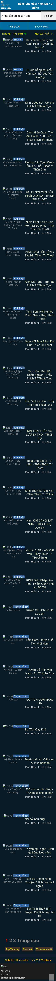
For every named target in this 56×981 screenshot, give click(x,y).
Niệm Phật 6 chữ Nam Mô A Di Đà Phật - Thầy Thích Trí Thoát (39, 225)
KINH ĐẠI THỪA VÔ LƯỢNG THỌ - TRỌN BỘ (39, 434)
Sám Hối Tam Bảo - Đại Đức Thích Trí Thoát (39, 343)
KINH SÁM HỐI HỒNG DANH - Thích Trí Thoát (39, 253)
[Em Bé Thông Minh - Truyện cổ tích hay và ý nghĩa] (13, 881)
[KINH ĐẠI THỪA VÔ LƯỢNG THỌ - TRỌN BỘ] (13, 434)
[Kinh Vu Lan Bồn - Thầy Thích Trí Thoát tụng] (13, 404)
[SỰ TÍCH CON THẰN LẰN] (13, 699)
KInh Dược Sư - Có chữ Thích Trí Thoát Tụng (39, 104)
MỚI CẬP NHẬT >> (44, 33)
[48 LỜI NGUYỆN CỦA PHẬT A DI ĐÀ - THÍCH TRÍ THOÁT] (13, 198)
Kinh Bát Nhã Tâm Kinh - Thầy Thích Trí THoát (39, 492)
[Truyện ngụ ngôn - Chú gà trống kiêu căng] (13, 851)
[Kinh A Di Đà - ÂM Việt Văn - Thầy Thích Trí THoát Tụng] (13, 556)
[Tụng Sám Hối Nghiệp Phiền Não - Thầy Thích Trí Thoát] (13, 317)
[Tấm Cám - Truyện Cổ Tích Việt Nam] (13, 643)
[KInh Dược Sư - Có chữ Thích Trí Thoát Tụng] (13, 105)
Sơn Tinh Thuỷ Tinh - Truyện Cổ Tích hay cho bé (39, 912)
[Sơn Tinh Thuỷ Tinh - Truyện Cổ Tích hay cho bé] (13, 911)
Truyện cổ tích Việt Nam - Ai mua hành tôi (39, 761)
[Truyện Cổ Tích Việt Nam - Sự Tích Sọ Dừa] (13, 672)
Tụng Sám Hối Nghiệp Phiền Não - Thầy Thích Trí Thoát (39, 315)
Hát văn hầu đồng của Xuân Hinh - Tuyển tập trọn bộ (40, 43)
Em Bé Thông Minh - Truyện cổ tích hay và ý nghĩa (39, 882)
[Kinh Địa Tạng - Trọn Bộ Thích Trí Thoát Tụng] (13, 284)
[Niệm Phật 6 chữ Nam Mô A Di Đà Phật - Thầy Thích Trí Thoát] (13, 228)
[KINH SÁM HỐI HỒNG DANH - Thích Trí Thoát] (13, 254)
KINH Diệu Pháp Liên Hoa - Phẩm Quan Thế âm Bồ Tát (40, 583)
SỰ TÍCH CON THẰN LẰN (39, 701)
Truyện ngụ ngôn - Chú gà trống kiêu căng (39, 850)
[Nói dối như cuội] (13, 815)
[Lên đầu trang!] (51, 977)
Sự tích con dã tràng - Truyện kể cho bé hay (39, 790)
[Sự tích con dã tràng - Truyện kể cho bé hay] (13, 792)
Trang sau (28, 940)
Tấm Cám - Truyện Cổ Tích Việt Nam (39, 641)
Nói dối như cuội (35, 819)
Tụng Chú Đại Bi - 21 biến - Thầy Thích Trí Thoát (40, 464)
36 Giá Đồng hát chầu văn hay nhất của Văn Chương (39, 73)
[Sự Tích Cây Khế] (13, 726)
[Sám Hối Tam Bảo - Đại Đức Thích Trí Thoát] (13, 344)
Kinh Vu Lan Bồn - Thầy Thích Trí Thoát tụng (39, 402)
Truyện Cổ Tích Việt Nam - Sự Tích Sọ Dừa (39, 671)
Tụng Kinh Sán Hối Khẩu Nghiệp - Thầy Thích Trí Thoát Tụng (39, 374)
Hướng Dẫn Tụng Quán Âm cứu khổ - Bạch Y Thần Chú (39, 165)
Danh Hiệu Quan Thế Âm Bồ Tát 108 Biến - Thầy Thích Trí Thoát (39, 135)
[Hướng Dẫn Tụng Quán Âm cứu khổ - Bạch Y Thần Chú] (13, 165)
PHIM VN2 (6, 8)
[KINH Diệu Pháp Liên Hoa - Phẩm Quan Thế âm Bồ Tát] (13, 586)
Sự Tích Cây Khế (35, 729)
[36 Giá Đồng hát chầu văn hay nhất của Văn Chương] (13, 75)
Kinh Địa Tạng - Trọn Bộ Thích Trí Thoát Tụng (39, 283)
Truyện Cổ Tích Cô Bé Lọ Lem (39, 611)
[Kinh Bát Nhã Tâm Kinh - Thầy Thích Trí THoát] (13, 493)
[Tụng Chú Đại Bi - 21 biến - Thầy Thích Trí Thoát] (13, 463)
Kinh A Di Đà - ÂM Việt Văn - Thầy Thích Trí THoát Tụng (40, 553)
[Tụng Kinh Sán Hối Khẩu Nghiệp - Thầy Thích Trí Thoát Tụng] (13, 377)
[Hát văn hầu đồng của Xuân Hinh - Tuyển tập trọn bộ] (13, 46)
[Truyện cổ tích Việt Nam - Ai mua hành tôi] (13, 762)
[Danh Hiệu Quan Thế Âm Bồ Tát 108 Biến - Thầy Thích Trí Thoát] (13, 138)
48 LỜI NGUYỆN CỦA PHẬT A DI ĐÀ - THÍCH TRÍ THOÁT (39, 195)
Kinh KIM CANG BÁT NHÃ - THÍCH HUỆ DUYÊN (40, 524)
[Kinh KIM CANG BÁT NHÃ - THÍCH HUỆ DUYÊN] (13, 523)
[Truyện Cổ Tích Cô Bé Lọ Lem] (13, 610)
